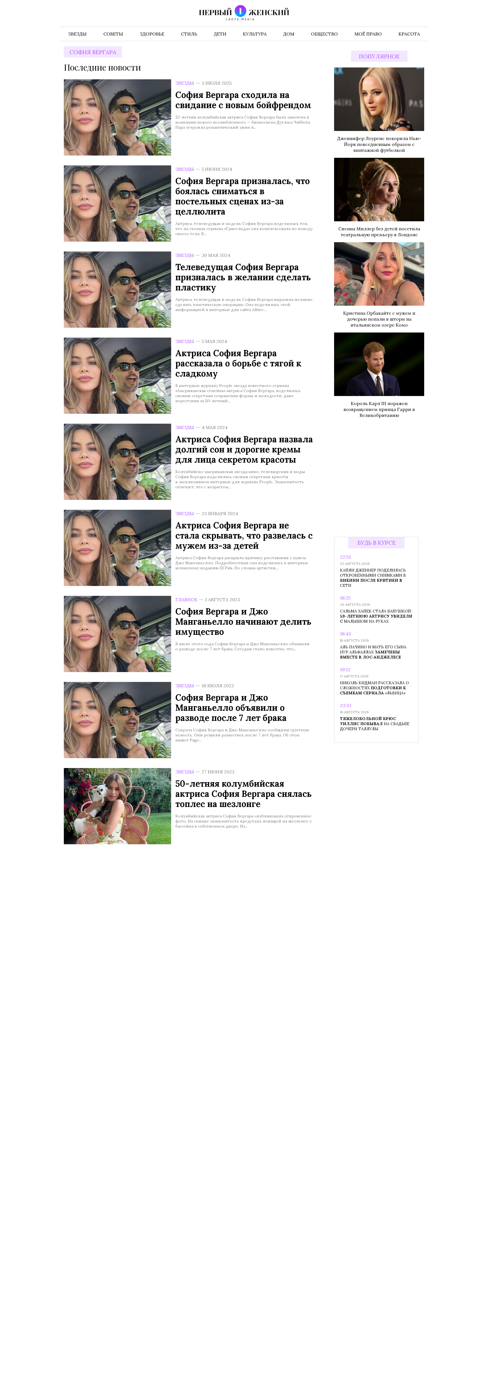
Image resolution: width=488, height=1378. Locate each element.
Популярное (379, 56)
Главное (186, 599)
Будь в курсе (377, 542)
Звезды (184, 83)
